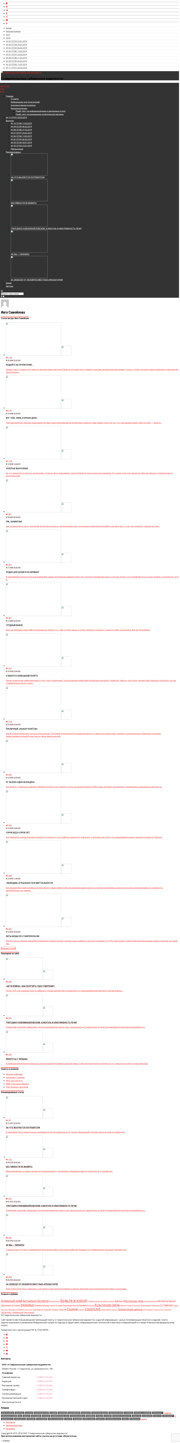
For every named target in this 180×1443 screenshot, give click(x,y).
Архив (9, 28)
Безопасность (54, 1301)
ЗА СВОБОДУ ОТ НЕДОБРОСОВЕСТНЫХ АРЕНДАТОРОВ (37, 280)
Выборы (118, 1301)
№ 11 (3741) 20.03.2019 (16, 68)
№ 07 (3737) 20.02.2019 (16, 54)
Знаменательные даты (44, 1305)
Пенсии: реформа (14, 1074)
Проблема (20, 1310)
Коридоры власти (71, 1305)
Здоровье (27, 1305)
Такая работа (106, 1309)
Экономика (29, 1312)
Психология (28, 1310)
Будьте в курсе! (73, 1300)
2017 (8, 35)
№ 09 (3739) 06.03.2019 (16, 61)
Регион (55, 1309)
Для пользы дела (133, 1301)
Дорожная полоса (150, 1301)
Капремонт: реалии (15, 1077)
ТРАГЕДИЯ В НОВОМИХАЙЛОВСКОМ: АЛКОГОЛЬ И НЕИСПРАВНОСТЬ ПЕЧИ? (46, 228)
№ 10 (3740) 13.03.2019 (16, 64)
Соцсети (81, 1310)
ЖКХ (159, 1301)
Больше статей (8, 948)
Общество (156, 1305)
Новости (123, 1305)
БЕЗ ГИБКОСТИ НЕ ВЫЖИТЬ (24, 203)
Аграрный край (11, 1301)
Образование (146, 1305)
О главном (166, 1305)
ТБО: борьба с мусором (17, 1087)
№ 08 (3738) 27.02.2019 (16, 58)
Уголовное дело (158, 1310)
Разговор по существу (42, 1309)
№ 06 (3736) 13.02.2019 (16, 51)
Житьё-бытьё (169, 1301)
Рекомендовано (13, 31)
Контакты (10, 1422)
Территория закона (130, 1309)
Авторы (9, 286)
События (63, 1309)
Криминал (83, 1305)
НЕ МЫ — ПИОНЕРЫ (20, 254)
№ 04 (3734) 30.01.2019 (16, 45)
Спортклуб (93, 1309)
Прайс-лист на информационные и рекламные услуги (40, 111)
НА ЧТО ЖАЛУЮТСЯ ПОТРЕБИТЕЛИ (28, 177)
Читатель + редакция (12, 1312)
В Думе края (92, 1301)
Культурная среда (107, 1305)
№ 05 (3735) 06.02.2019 (16, 48)
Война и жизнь (108, 1301)
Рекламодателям (19, 108)
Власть (100, 1301)
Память (176, 1305)
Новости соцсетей (133, 1305)
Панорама (4, 1310)
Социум (72, 1309)
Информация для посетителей (25, 102)
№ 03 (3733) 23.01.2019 (16, 41)
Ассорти (43, 1301)
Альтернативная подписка (23, 105)
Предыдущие (17, 149)
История (59, 1305)
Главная (9, 96)
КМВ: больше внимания (17, 1083)
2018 (8, 38)
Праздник (12, 1309)
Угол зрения (147, 1310)
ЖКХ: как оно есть (14, 1080)
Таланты (114, 1310)
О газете (15, 99)
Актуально (30, 1301)
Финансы (168, 1310)
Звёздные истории (10, 1305)
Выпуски (10, 121)
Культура (91, 1305)
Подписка (10, 1429)
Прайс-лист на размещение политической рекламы (40, 114)
